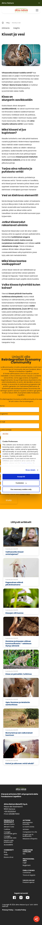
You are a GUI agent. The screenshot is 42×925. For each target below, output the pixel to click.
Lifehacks (6, 28)
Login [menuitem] (24, 863)
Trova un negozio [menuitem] (29, 875)
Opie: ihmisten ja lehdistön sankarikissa (17, 703)
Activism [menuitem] (26, 829)
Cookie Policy (20, 910)
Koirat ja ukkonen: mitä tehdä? (19, 763)
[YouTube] (27, 899)
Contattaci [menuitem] (27, 873)
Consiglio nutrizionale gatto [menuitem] (10, 833)
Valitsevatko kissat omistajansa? (14, 553)
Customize (20, 483)
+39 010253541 (10, 811)
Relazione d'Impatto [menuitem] (30, 839)
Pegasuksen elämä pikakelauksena (14, 583)
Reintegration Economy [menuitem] (28, 823)
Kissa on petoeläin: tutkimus (18, 674)
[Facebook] (14, 899)
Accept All (21, 477)
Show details (30, 470)
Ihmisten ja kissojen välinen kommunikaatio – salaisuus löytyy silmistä (18, 643)
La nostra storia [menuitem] (28, 827)
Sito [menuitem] (24, 854)
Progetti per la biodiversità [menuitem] (28, 835)
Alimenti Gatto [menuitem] (9, 824)
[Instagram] (21, 899)
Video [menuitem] (6, 855)
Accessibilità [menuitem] (8, 845)
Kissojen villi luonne (14, 613)
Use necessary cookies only (21, 489)
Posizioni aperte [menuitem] (28, 882)
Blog (7, 23)
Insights (16, 28)
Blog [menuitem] (5, 852)
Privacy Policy (25, 494)
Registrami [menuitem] (26, 865)
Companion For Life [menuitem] (30, 832)
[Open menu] (37, 10)
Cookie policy (26, 463)
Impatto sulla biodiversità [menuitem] (8, 841)
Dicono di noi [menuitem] (8, 857)
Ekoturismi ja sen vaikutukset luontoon (19, 734)
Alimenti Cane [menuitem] (9, 827)
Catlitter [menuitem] (7, 829)
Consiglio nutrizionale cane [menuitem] (10, 837)
